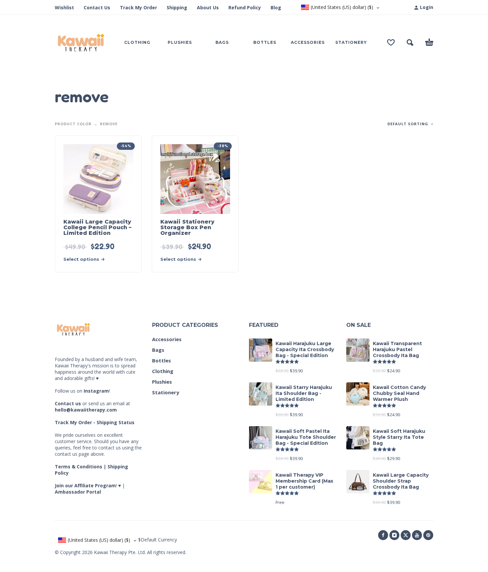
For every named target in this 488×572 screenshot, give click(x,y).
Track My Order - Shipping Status (94, 422)
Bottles (161, 360)
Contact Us (97, 7)
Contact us (68, 403)
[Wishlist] (391, 42)
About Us (208, 7)
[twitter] (406, 535)
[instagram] (394, 535)
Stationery (165, 392)
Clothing (162, 371)
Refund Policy (244, 7)
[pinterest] (428, 535)
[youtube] (417, 535)
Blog (276, 7)
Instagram (96, 391)
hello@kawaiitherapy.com (86, 410)
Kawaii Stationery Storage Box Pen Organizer (187, 227)
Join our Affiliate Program (85, 485)
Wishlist (64, 7)
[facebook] (383, 535)
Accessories (167, 339)
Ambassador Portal (78, 492)
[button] (410, 42)
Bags (158, 350)
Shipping (177, 7)
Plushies (162, 382)
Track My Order (138, 7)
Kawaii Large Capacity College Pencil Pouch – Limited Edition (97, 227)
